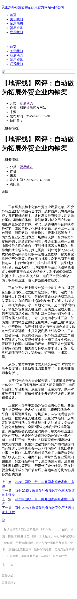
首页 (13, 15)
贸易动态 (16, 23)
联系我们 (16, 32)
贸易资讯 (16, 28)
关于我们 (16, 19)
